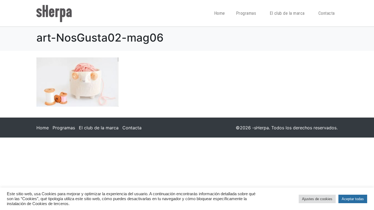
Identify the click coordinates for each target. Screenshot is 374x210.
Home (219, 13)
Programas (246, 13)
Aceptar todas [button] (353, 199)
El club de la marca (287, 13)
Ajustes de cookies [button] (317, 199)
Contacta (326, 13)
